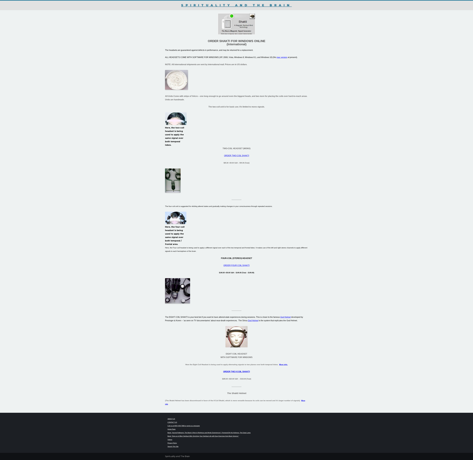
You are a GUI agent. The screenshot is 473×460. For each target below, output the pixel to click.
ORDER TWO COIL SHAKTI (236, 156)
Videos (170, 440)
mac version (282, 57)
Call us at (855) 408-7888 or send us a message (184, 426)
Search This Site (173, 446)
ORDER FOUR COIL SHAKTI (236, 265)
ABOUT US (171, 419)
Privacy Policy (172, 443)
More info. (283, 365)
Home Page (172, 429)
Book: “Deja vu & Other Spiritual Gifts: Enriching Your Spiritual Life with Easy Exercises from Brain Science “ (203, 436)
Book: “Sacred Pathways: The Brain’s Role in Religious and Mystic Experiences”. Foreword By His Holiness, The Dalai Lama (209, 433)
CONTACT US (172, 422)
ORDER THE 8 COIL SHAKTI (236, 372)
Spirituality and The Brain (236, 5)
